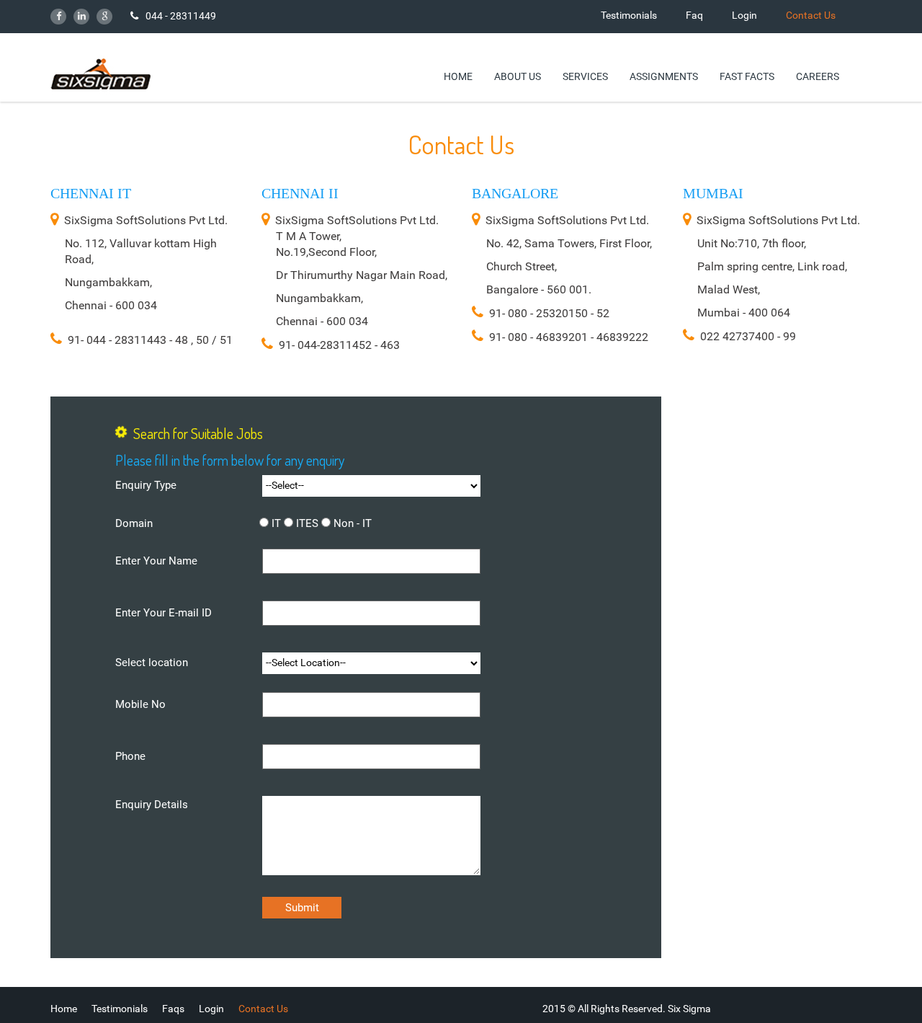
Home (458, 76)
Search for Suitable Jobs (198, 433)
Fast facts (747, 76)
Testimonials (629, 15)
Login (744, 15)
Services (585, 76)
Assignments (664, 76)
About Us (517, 76)
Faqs (173, 1008)
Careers (817, 76)
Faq (694, 15)
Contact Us (811, 15)
